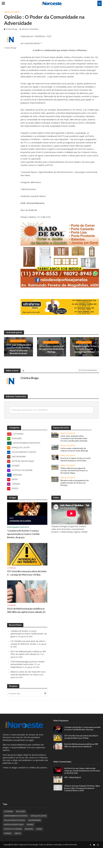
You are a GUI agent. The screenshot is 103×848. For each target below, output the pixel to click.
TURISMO (8, 833)
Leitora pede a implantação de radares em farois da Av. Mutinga (51, 349)
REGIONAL (29, 829)
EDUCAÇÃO (20, 811)
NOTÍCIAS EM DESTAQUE (13, 824)
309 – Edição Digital (72, 777)
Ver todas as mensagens (87, 370)
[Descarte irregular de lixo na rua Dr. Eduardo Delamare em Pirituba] (54, 457)
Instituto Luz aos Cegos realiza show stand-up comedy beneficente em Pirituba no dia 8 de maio (82, 770)
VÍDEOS (18, 833)
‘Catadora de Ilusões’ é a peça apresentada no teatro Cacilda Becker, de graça (23, 534)
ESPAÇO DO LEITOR (11, 12)
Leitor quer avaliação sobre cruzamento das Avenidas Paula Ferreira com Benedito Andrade (18, 349)
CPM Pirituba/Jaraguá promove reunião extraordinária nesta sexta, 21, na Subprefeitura (27, 664)
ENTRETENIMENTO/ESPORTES (18, 527)
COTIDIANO (11, 568)
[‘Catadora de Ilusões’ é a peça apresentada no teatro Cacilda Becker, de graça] (27, 513)
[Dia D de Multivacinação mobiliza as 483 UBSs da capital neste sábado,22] (27, 591)
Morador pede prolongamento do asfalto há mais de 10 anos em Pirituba (74, 482)
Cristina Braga (11, 29)
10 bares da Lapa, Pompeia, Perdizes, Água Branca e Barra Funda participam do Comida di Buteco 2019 (82, 788)
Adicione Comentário (30, 29)
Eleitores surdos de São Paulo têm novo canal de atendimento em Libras (27, 673)
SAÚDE (39, 829)
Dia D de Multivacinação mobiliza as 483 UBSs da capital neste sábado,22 (26, 610)
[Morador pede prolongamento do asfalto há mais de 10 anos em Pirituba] (54, 479)
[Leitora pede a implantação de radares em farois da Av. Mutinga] (54, 447)
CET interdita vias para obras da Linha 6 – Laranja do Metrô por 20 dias (26, 573)
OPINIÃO (30, 824)
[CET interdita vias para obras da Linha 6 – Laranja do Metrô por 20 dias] (27, 554)
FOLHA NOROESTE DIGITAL (14, 820)
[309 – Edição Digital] (58, 779)
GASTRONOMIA (34, 820)
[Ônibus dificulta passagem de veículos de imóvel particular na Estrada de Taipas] (54, 467)
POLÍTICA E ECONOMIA (13, 829)
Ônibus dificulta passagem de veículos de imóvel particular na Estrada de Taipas (73, 470)
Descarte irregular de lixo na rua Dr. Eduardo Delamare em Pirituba (84, 349)
